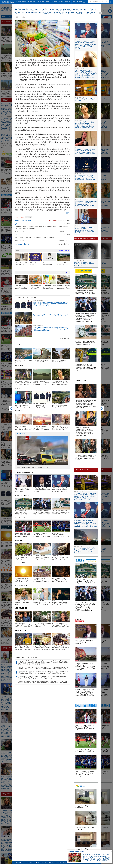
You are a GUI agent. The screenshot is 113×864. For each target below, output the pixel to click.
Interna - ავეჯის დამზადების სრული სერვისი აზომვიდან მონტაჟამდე (21, 287)
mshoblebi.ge (21, 608)
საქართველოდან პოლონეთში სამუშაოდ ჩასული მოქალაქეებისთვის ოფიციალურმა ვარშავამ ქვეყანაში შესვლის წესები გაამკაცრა (85, 666)
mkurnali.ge (20, 540)
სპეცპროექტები (19, 862)
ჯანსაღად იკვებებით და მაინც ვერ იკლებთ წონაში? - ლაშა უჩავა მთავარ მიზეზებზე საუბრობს (49, 287)
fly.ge (17, 345)
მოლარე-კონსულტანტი (47, 263)
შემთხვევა (68, 2)
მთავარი (18, 2)
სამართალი (40, 2)
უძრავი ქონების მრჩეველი (34, 263)
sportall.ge (20, 518)
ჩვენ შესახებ (28, 862)
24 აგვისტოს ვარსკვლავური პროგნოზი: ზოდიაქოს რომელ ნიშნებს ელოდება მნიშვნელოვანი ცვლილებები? (85, 177)
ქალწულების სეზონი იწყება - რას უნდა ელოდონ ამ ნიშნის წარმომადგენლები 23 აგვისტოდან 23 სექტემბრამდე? (86, 203)
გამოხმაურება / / (64, 231)
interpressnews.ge (24, 473)
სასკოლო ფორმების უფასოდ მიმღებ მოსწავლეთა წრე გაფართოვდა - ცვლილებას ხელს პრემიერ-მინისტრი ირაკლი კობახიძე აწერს (50, 303)
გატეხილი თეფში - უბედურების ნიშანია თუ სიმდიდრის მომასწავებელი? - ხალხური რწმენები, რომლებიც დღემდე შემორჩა (85, 230)
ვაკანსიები (58, 862)
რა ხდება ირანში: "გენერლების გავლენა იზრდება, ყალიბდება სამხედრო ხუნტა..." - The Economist (85, 292)
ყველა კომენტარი (63, 244)
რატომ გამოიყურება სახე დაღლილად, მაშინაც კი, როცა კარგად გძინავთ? (84, 264)
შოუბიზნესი (61, 2)
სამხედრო (54, 2)
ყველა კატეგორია (77, 2)
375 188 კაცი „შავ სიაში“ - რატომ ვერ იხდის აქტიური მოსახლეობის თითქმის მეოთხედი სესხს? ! (85, 343)
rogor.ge (19, 411)
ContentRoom (66, 272)
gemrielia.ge (20, 630)
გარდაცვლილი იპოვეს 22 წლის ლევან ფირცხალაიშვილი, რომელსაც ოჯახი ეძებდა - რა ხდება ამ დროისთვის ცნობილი (85, 151)
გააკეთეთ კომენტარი (22, 244)
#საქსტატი (29, 217)
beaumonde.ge (21, 585)
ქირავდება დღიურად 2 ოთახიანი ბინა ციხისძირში (21, 264)
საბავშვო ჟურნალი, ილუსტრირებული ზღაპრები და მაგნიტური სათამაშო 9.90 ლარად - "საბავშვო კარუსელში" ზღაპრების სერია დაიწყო (35, 287)
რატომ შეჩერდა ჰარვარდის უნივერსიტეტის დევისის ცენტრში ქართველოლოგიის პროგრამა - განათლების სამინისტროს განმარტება (50, 329)
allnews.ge (20, 563)
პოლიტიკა (25, 2)
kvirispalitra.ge (22, 495)
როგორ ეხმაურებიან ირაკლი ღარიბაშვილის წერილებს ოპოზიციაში (84, 642)
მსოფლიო (47, 2)
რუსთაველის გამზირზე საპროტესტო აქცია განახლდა (50, 315)
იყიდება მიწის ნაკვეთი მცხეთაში (63, 263)
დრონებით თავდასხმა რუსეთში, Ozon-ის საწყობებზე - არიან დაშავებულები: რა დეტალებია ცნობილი (84, 550)
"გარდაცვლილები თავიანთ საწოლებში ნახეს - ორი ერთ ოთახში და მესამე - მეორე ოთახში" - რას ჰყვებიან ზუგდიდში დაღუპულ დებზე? (85, 367)
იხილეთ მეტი (64, 338)
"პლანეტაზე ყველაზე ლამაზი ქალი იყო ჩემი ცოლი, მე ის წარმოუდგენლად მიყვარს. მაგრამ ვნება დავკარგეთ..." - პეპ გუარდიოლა (42, 677)
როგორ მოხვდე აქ (64, 250)
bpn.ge (18, 388)
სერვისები (43, 862)
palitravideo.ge (22, 366)
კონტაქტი (50, 862)
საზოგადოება (32, 2)
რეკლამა (36, 862)
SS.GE (17, 250)
